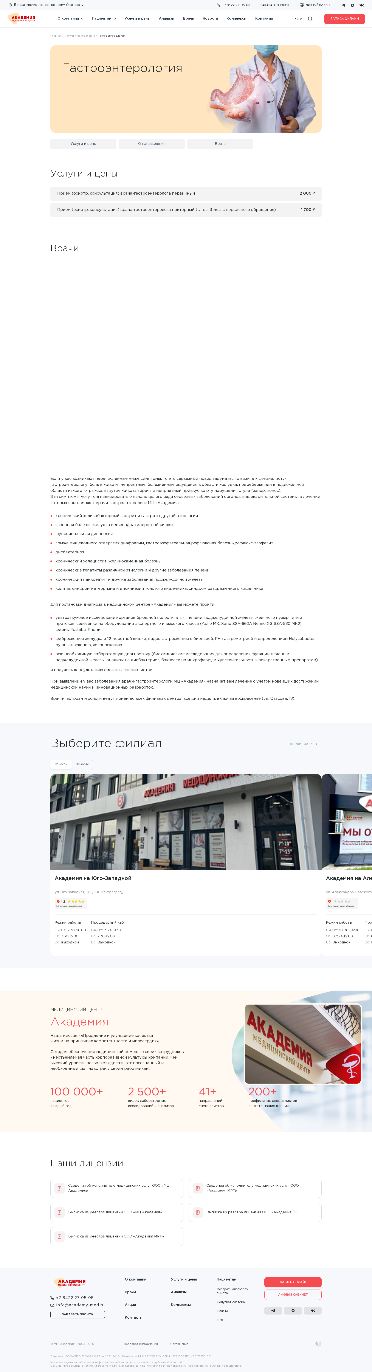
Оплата (222, 1311)
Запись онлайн (344, 19)
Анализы (167, 18)
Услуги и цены (137, 18)
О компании (68, 18)
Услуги (69, 36)
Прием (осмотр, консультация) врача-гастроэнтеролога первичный (126, 193)
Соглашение (179, 1344)
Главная (55, 36)
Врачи (188, 18)
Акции (130, 1305)
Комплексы (236, 18)
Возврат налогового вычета (232, 1291)
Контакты (264, 18)
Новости (210, 18)
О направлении (152, 144)
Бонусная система (231, 1302)
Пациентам (102, 18)
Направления (86, 36)
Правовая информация (141, 1344)
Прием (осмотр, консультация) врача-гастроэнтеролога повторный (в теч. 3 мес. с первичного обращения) (166, 210)
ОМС (220, 1320)
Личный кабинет (293, 1294)
